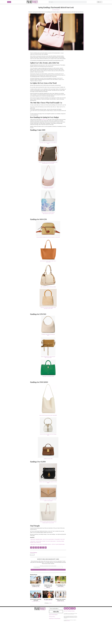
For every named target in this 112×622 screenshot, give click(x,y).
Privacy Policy (52, 616)
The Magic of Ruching (48, 599)
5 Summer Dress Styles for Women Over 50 (60, 600)
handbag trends (44, 119)
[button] (31, 548)
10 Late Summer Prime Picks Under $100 (35, 600)
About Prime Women (53, 614)
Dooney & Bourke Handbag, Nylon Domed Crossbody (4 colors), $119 (48, 237)
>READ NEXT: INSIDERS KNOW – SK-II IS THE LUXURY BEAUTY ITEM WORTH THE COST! (47, 539)
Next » (50, 603)
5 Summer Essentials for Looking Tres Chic (35, 585)
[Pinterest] (74, 608)
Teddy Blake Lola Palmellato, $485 (48, 376)
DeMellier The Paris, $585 (48, 458)
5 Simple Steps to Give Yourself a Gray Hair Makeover (48, 586)
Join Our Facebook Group (69, 611)
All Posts (32, 554)
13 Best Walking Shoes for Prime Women (60, 585)
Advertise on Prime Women (54, 618)
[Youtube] (70, 608)
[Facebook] (65, 608)
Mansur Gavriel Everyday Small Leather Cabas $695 (48, 415)
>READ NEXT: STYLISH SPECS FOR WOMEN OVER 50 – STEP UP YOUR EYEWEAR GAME (47, 544)
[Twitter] (67, 608)
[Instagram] (72, 608)
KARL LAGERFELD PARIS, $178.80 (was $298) (48, 286)
